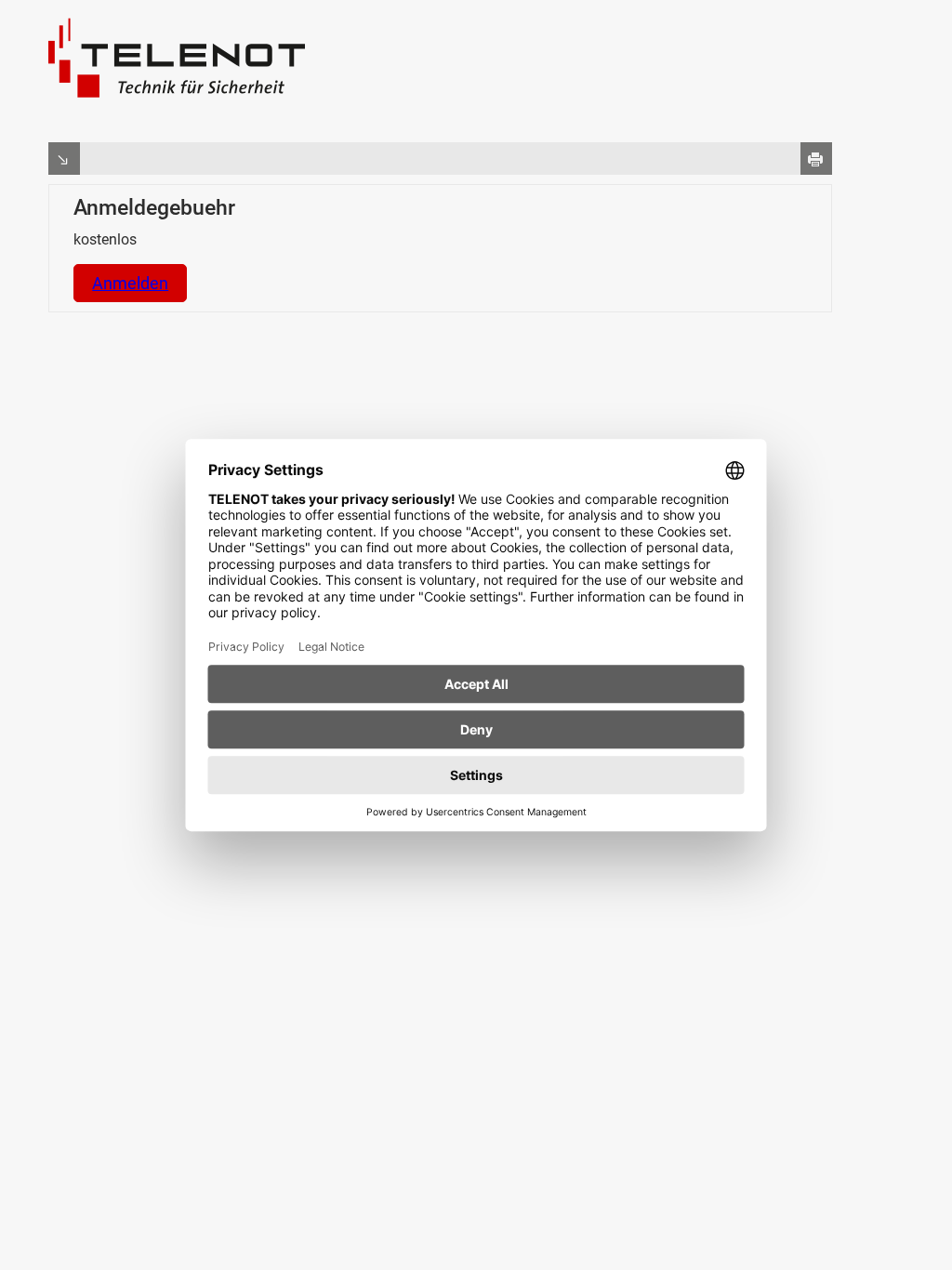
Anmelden (130, 283)
